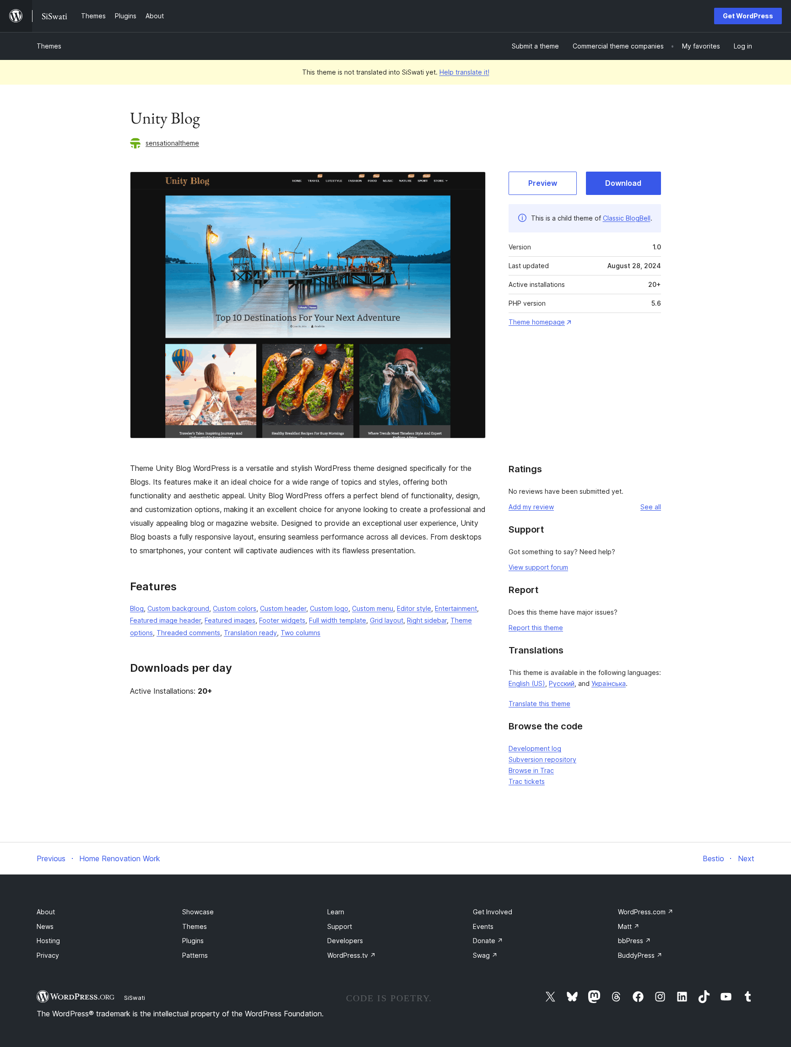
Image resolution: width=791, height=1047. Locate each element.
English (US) (527, 683)
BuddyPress (640, 955)
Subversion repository (542, 759)
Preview (542, 183)
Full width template (337, 620)
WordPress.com (645, 912)
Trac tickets (527, 781)
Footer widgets (282, 620)
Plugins (193, 940)
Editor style (414, 608)
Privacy (48, 955)
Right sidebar (427, 620)
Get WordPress (748, 16)
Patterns (195, 955)
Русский (561, 683)
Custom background (178, 608)
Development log (535, 748)
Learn (335, 912)
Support (339, 926)
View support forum (538, 567)
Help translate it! (464, 72)
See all (650, 507)
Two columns (300, 633)
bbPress (634, 940)
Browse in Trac (531, 770)
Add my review (531, 507)
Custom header (283, 608)
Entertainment (456, 608)
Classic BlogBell (626, 218)
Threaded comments (188, 633)
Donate (488, 940)
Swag (485, 955)
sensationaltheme (172, 143)
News (45, 926)
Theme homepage (537, 322)
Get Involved (492, 912)
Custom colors (234, 608)
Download (623, 183)
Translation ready (250, 633)
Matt (628, 926)
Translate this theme (539, 703)
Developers (345, 940)
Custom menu (372, 608)
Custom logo (329, 608)
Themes (49, 46)
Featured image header (165, 620)
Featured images (230, 620)
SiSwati (134, 997)
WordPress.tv (351, 955)
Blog (137, 608)
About (46, 912)
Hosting (48, 940)
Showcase (198, 912)
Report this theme (536, 627)
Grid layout (386, 620)
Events (483, 926)
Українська (608, 683)
